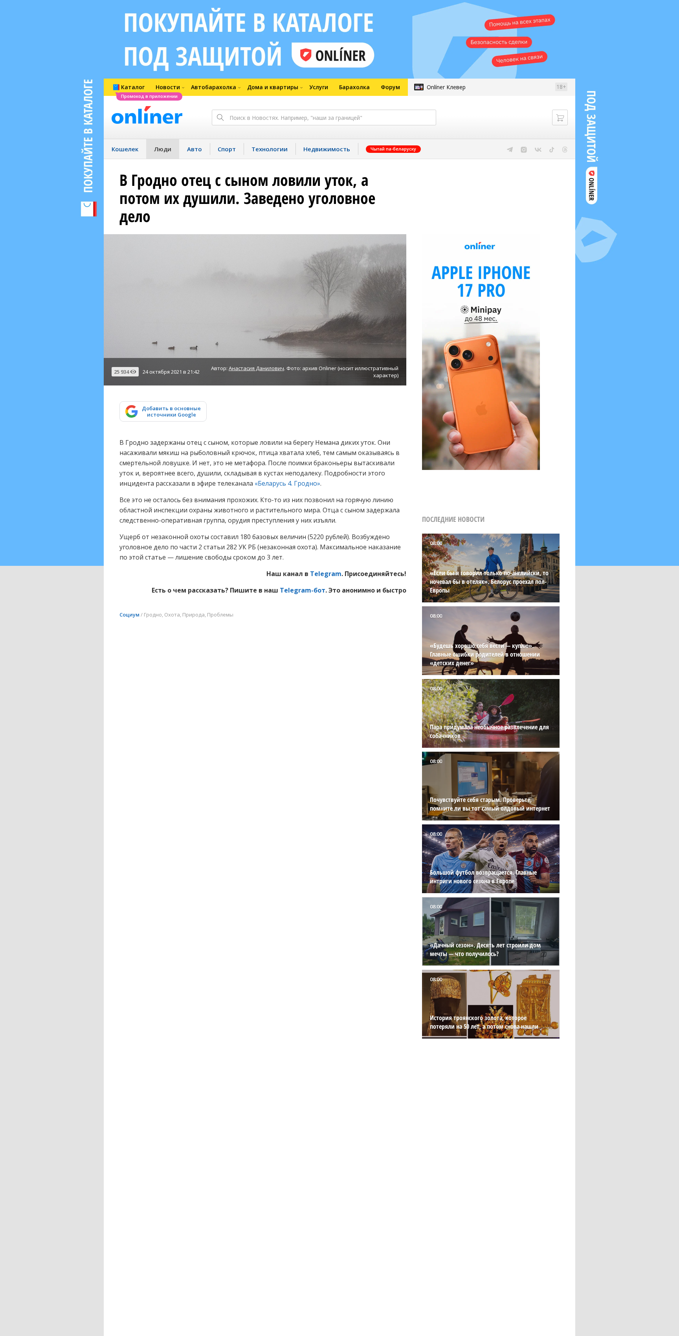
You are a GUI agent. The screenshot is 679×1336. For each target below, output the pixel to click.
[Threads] (564, 149)
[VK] (538, 149)
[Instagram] (524, 149)
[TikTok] (551, 149)
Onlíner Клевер (446, 87)
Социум (129, 614)
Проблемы (220, 614)
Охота (172, 614)
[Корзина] (560, 117)
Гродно (153, 614)
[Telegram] (510, 149)
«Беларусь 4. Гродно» (287, 483)
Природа (193, 614)
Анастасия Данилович (256, 368)
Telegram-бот (302, 590)
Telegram (325, 573)
